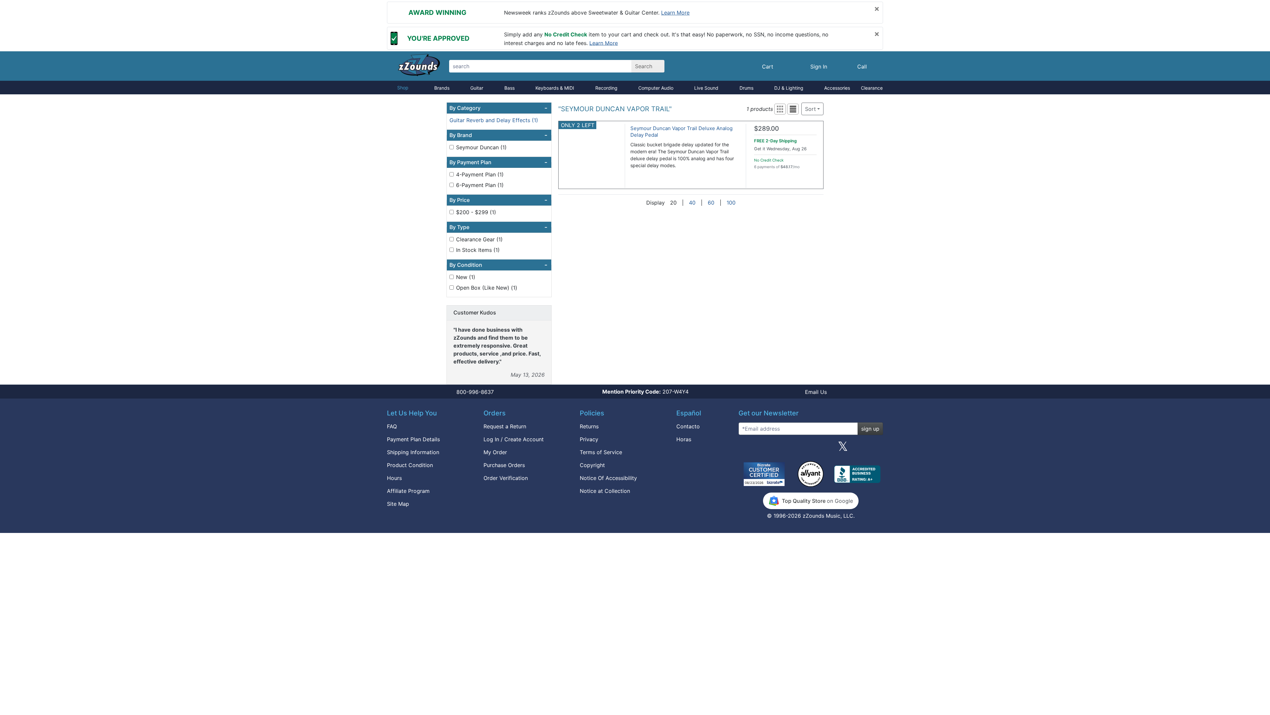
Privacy (589, 439)
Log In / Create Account (514, 439)
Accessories (837, 88)
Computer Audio (655, 88)
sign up (870, 428)
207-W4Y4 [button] (645, 391)
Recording (606, 88)
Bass (509, 88)
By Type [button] (498, 227)
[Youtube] (875, 449)
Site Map (398, 504)
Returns (589, 426)
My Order (495, 452)
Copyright (592, 465)
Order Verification (506, 478)
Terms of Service (601, 452)
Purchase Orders (504, 465)
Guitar (476, 88)
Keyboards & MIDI (554, 88)
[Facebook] (778, 449)
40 (692, 202)
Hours (394, 478)
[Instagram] (811, 449)
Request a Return (505, 426)
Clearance (872, 88)
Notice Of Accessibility (608, 478)
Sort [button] (810, 109)
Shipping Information (413, 452)
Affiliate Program (408, 491)
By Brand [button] (498, 135)
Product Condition (410, 465)
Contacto (688, 426)
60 (711, 202)
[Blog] (746, 449)
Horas (683, 439)
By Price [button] (498, 200)
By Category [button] (498, 108)
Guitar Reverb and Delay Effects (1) (493, 120)
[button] (780, 109)
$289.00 (766, 128)
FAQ (392, 426)
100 (731, 202)
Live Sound (706, 88)
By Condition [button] (498, 265)
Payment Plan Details (413, 439)
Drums (746, 88)
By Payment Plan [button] (498, 162)
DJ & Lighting (788, 88)
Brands (441, 88)
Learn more (675, 12)
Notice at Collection (605, 491)
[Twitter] (843, 449)
